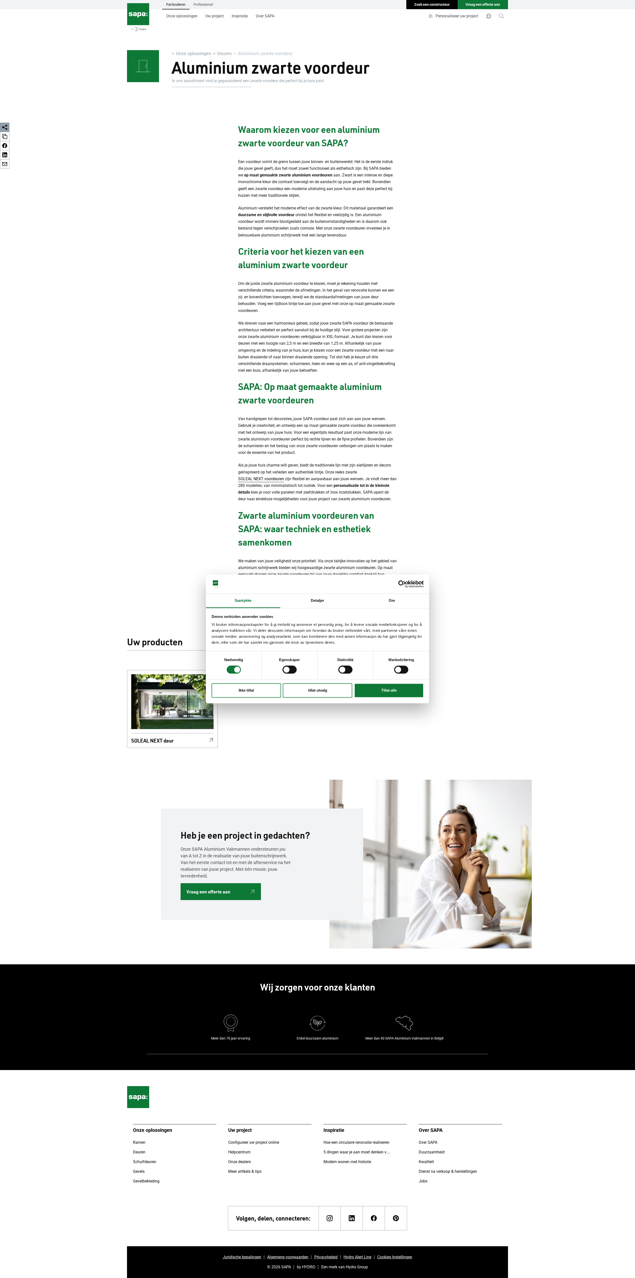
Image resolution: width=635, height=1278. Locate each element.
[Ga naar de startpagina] (138, 17)
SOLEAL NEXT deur (152, 740)
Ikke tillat (246, 690)
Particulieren (176, 4)
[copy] (4, 136)
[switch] (290, 670)
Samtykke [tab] (243, 600)
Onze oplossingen (181, 16)
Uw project (214, 16)
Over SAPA (265, 16)
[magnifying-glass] (501, 16)
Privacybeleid (326, 1257)
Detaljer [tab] (317, 600)
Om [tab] (392, 600)
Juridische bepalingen (242, 1257)
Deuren (224, 53)
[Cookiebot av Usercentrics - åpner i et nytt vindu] (402, 584)
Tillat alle (389, 690)
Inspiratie (240, 16)
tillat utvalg (317, 690)
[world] (488, 16)
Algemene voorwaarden (287, 1257)
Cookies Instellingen (394, 1257)
